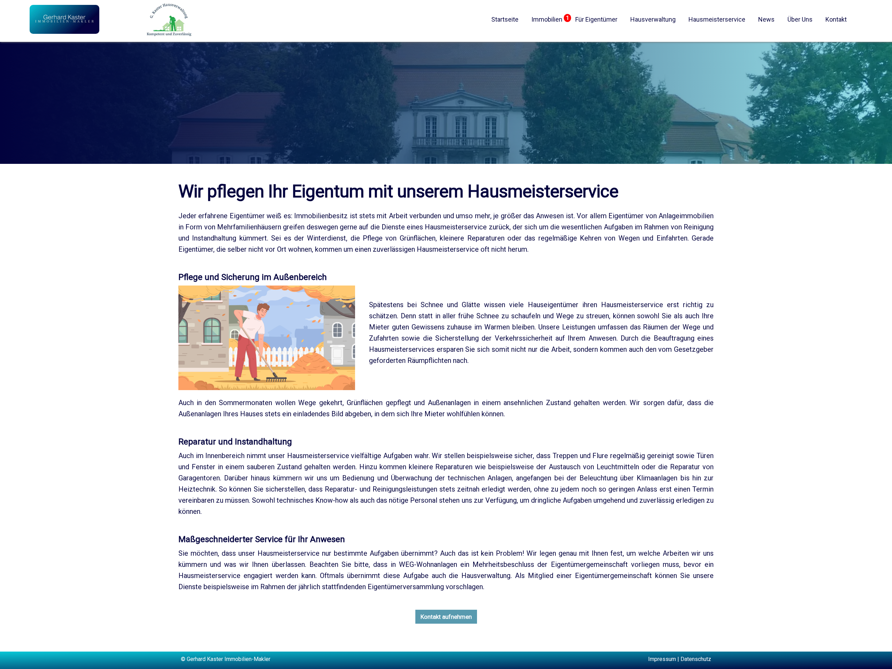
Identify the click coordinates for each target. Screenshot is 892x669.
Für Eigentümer (596, 19)
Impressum (662, 659)
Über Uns (800, 19)
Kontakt (836, 19)
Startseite (504, 19)
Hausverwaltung (653, 19)
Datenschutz (695, 659)
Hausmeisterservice (717, 19)
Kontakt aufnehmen (446, 616)
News (766, 19)
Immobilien (546, 19)
